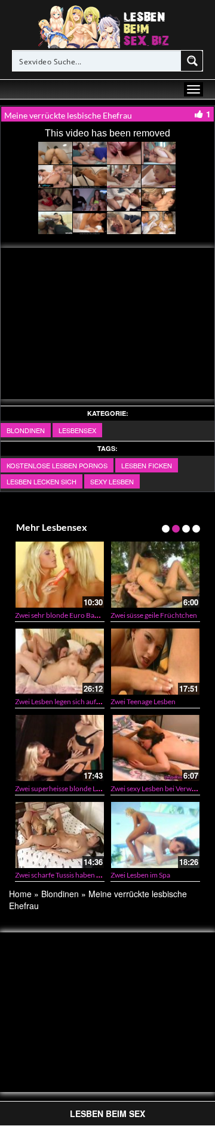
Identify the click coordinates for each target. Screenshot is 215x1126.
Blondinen (26, 430)
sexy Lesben (112, 481)
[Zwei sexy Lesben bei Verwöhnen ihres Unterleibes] (155, 748)
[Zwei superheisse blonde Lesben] (60, 748)
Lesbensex (77, 430)
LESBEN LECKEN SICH (41, 481)
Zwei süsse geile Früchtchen (153, 615)
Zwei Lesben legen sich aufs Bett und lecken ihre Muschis (102, 701)
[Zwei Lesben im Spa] (155, 835)
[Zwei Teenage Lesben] (155, 661)
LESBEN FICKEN (146, 465)
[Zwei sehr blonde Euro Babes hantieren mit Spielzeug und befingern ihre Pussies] (60, 574)
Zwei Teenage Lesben (143, 701)
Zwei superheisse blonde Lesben (65, 788)
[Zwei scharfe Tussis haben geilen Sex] (60, 835)
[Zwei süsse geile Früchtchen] (155, 574)
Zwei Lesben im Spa (140, 874)
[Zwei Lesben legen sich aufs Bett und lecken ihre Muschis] (60, 661)
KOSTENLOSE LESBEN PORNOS (57, 465)
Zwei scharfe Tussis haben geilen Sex (71, 874)
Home (20, 894)
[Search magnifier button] (192, 61)
